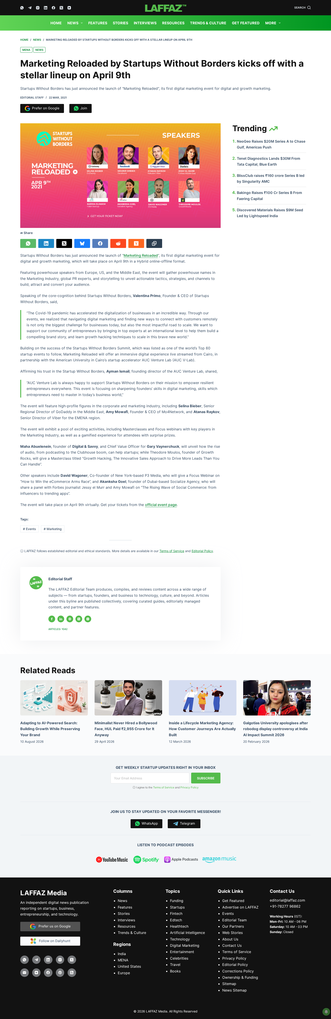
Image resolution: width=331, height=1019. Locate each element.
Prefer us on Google (53, 926)
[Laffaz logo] (165, 8)
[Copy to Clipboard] (154, 243)
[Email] (24, 972)
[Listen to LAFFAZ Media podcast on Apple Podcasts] (181, 860)
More (270, 23)
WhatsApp (149, 823)
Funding (176, 900)
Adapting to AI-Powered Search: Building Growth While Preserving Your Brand (50, 729)
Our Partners (233, 926)
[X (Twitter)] (61, 7)
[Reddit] (118, 243)
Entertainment (182, 951)
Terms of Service (163, 787)
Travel (175, 964)
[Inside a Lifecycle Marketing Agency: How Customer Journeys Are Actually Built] (202, 697)
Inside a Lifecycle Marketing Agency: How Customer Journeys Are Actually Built (202, 729)
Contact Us (232, 945)
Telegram (186, 823)
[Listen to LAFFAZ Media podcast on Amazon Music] (219, 860)
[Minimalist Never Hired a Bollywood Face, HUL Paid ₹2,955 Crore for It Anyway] (128, 697)
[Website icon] (69, 619)
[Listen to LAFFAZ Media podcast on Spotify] (146, 860)
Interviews (145, 23)
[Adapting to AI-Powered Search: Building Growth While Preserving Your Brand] (54, 697)
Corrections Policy (238, 971)
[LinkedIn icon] (60, 619)
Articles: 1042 (58, 629)
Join (83, 108)
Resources (173, 23)
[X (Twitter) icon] (78, 619)
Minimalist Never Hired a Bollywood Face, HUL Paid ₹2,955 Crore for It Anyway (126, 729)
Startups (177, 907)
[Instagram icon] (87, 619)
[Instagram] (37, 7)
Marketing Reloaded (141, 255)
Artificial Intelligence (187, 932)
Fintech (176, 913)
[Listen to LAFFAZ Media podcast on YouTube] (112, 860)
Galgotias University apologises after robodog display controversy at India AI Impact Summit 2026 (275, 729)
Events (29, 529)
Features (97, 23)
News (72, 23)
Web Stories (232, 932)
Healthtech (179, 926)
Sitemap (229, 983)
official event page (161, 504)
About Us (230, 939)
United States (129, 966)
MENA (26, 50)
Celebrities (179, 958)
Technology (180, 939)
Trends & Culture (208, 23)
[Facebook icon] (51, 619)
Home (56, 23)
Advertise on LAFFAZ (240, 907)
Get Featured (246, 23)
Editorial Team (234, 920)
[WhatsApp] (22, 7)
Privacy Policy (189, 787)
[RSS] (72, 972)
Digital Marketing (184, 945)
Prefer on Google (44, 108)
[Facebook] (53, 7)
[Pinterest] (60, 972)
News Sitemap (234, 990)
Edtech (176, 920)
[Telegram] (30, 7)
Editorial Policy (235, 964)
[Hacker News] (136, 243)
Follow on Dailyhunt (53, 940)
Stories (120, 23)
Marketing (53, 529)
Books (175, 971)
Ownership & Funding (240, 977)
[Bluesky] (82, 243)
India (122, 953)
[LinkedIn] (45, 7)
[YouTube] (69, 7)
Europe (124, 972)
